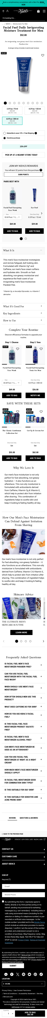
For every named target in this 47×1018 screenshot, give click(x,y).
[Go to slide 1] (21, 238)
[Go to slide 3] (26, 641)
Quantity (6, 1010)
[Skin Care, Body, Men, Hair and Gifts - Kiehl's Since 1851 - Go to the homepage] (23, 11)
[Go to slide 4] (30, 641)
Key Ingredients (11, 313)
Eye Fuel (34, 207)
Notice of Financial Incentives (12, 962)
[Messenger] (6, 974)
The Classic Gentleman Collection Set (11, 432)
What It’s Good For (13, 306)
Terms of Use (25, 955)
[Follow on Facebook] (12, 974)
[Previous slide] (2, 3)
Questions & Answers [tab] (29, 818)
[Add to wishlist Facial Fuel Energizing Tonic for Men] (41, 349)
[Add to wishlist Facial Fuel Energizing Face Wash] (17, 349)
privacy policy (30, 1007)
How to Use (9, 320)
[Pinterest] (35, 974)
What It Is (8, 250)
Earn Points (23, 174)
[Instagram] (24, 974)
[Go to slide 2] (26, 238)
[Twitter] (18, 974)
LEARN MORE (21, 632)
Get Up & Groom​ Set (35, 430)
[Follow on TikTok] (41, 974)
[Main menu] (44, 11)
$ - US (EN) (6, 984)
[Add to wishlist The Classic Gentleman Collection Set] (17, 411)
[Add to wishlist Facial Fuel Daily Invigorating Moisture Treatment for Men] (42, 55)
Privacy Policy (7, 990)
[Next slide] (44, 3)
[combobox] (21, 18)
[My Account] (7, 11)
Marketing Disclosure (27, 957)
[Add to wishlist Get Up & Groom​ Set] (41, 411)
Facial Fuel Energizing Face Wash (13, 209)
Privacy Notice (36, 960)
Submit (13, 965)
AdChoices (16, 1007)
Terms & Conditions (10, 994)
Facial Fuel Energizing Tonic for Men (35, 369)
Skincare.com (8, 997)
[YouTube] (29, 974)
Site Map (40, 994)
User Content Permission (22, 990)
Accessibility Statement (27, 994)
